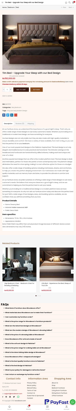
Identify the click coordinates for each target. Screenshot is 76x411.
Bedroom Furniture (58, 388)
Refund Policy (31, 388)
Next (70, 7)
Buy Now (36, 90)
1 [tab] (36, 295)
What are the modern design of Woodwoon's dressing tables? (28, 330)
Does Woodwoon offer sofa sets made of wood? (23, 339)
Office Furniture (57, 396)
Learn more (69, 82)
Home (4, 7)
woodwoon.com (20, 401)
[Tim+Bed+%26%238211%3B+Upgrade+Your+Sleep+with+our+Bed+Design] (7, 115)
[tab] (8, 123)
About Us (55, 383)
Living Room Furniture (59, 390)
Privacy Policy (31, 383)
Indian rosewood (18, 207)
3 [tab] (39, 295)
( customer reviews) (16, 76)
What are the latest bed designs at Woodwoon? (23, 326)
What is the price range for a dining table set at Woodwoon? (28, 348)
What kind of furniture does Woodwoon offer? (22, 308)
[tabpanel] (19, 270)
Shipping (31, 124)
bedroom (26, 143)
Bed (17, 7)
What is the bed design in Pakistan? (18, 366)
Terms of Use (31, 390)
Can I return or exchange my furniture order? (22, 374)
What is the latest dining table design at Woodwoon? (25, 352)
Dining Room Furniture (59, 393)
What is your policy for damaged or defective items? (25, 370)
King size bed (11, 111)
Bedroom (11, 7)
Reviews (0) (20, 124)
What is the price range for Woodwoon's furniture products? (28, 321)
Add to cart (21, 90)
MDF (26, 207)
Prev (64, 7)
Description (8, 124)
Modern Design (22, 111)
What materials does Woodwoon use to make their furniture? (28, 313)
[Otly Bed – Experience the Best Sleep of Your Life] (57, 264)
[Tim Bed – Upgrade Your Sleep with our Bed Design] (3, 115)
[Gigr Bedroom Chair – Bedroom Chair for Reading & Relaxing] (19, 264)
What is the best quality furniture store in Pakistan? (25, 361)
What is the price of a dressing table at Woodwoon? (24, 335)
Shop (53, 385)
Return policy (31, 385)
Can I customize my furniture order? (19, 317)
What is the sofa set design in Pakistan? (20, 343)
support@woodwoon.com (13, 394)
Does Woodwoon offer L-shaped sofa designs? (23, 357)
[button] (73, 2)
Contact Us (31, 393)
